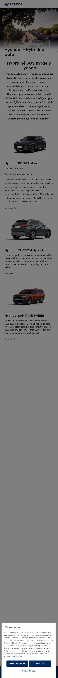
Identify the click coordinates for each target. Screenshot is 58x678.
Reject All (40, 663)
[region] (28, 650)
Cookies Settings (28, 671)
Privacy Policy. (16, 656)
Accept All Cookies (17, 663)
